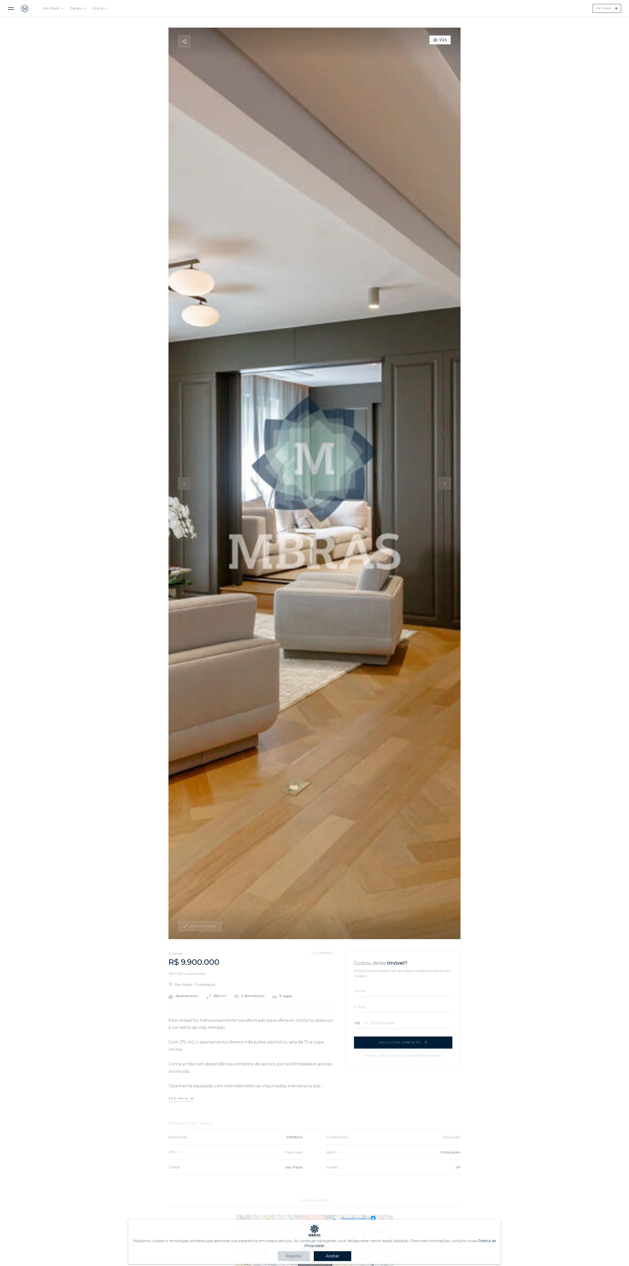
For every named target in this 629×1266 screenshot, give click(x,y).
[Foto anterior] (184, 483)
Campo (76, 8)
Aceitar (332, 1256)
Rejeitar (294, 1256)
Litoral (98, 8)
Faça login (452, 1137)
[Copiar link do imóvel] (184, 41)
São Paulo (51, 8)
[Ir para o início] (25, 8)
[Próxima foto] (445, 483)
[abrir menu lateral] (11, 8)
